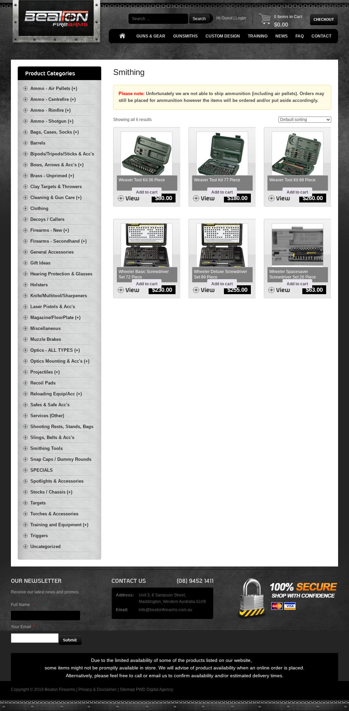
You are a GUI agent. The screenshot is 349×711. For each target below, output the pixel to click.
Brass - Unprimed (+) (52, 175)
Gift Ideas (40, 263)
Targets (38, 502)
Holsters (39, 284)
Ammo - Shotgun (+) (51, 121)
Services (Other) (47, 415)
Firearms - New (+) (49, 230)
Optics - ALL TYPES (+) (55, 350)
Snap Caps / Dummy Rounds (60, 459)
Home (122, 36)
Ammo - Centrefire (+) (53, 99)
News (281, 36)
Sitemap (127, 689)
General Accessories (52, 252)
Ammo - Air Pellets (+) (53, 88)
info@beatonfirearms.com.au (165, 609)
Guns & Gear (150, 36)
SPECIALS (41, 470)
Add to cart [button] (146, 192)
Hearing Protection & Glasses (61, 273)
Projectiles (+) (45, 372)
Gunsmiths (185, 36)
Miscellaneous (45, 328)
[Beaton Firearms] (57, 23)
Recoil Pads (43, 382)
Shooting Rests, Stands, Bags (61, 426)
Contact (321, 36)
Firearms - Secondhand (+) (58, 241)
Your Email (23, 626)
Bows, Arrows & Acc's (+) (57, 164)
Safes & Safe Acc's (50, 404)
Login (241, 18)
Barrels (37, 143)
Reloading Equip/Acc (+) (56, 393)
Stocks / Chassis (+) (51, 492)
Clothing (39, 208)
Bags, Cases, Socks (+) (54, 132)
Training (258, 36)
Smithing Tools (46, 448)
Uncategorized (45, 546)
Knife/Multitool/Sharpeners (58, 295)
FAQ (299, 36)
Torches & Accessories (54, 513)
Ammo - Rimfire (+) (50, 110)
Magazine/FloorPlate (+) (55, 317)
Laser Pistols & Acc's (52, 306)
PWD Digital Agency (154, 689)
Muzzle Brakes (45, 339)
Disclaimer (107, 689)
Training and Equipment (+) (59, 524)
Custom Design (223, 36)
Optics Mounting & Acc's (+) (59, 361)
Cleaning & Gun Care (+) (55, 197)
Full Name (22, 604)
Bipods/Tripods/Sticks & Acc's (62, 153)
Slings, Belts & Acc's (52, 437)
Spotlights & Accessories (57, 481)
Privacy (85, 689)
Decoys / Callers (47, 219)
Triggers (39, 535)
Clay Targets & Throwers (56, 186)
